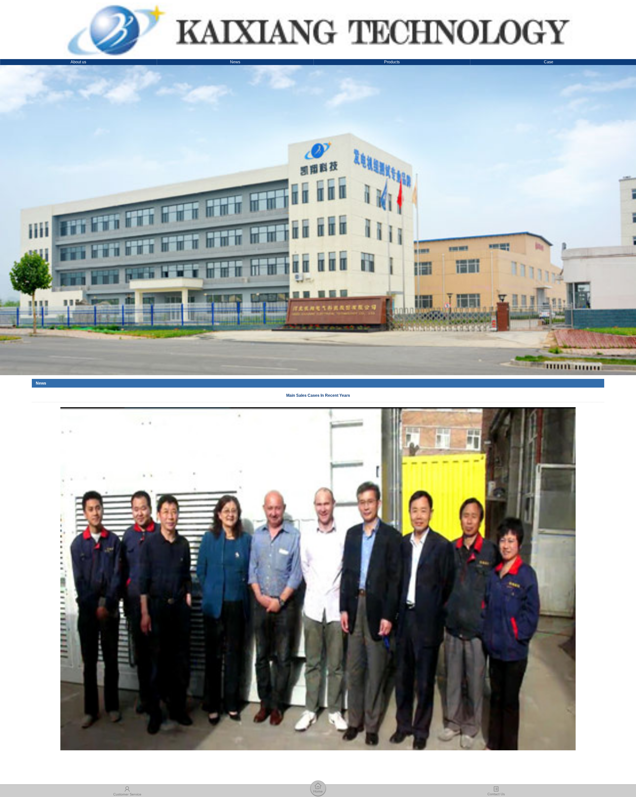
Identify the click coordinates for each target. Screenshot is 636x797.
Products (392, 62)
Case (548, 62)
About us (78, 62)
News (235, 62)
